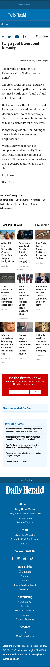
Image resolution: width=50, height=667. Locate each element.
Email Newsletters (25, 636)
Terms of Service (25, 522)
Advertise (25, 606)
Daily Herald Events (25, 509)
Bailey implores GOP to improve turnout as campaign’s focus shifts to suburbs (24, 438)
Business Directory (25, 619)
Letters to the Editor (17, 204)
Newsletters (25, 589)
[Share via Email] (19, 36)
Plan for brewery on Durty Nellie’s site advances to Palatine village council (22, 446)
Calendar (25, 580)
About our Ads (25, 601)
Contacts (25, 614)
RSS (25, 631)
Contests (25, 576)
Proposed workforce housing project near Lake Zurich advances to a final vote (24, 429)
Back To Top (26, 479)
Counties (35, 199)
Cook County (22, 199)
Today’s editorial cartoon (16, 461)
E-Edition (26, 571)
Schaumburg (6, 208)
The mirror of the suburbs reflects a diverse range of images (24, 454)
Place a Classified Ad (25, 610)
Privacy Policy (25, 517)
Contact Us (25, 543)
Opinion (42, 36)
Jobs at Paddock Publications (25, 539)
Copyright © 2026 (11, 645)
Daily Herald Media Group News (25, 513)
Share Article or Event (25, 584)
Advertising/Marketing (25, 534)
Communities (6, 199)
